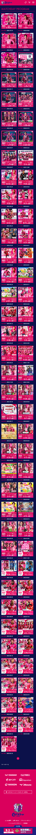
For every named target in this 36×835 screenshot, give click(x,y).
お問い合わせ (16, 820)
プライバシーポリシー (26, 820)
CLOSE (18, 826)
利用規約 (26, 823)
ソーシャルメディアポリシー (15, 823)
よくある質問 (8, 820)
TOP (2, 764)
